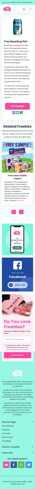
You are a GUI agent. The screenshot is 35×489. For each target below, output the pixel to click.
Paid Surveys (7, 437)
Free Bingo (6, 441)
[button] (21, 212)
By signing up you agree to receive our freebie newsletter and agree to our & (18, 347)
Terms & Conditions (22, 349)
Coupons (6, 430)
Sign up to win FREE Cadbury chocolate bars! (17, 2)
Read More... (20, 200)
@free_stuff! (20, 285)
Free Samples (8, 426)
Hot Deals (6, 433)
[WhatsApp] (17, 255)
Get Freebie (17, 106)
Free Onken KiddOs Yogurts (17, 177)
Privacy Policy (10, 349)
